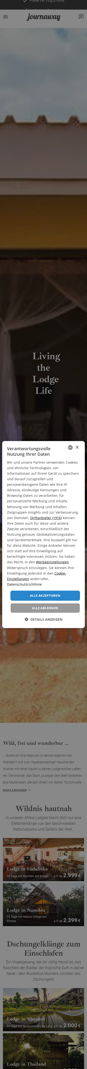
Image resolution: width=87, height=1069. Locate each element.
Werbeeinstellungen (52, 562)
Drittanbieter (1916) (46, 517)
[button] (43, 619)
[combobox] (70, 447)
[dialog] (43, 534)
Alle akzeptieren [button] (45, 595)
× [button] (77, 447)
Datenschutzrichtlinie (24, 584)
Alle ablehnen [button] (45, 608)
